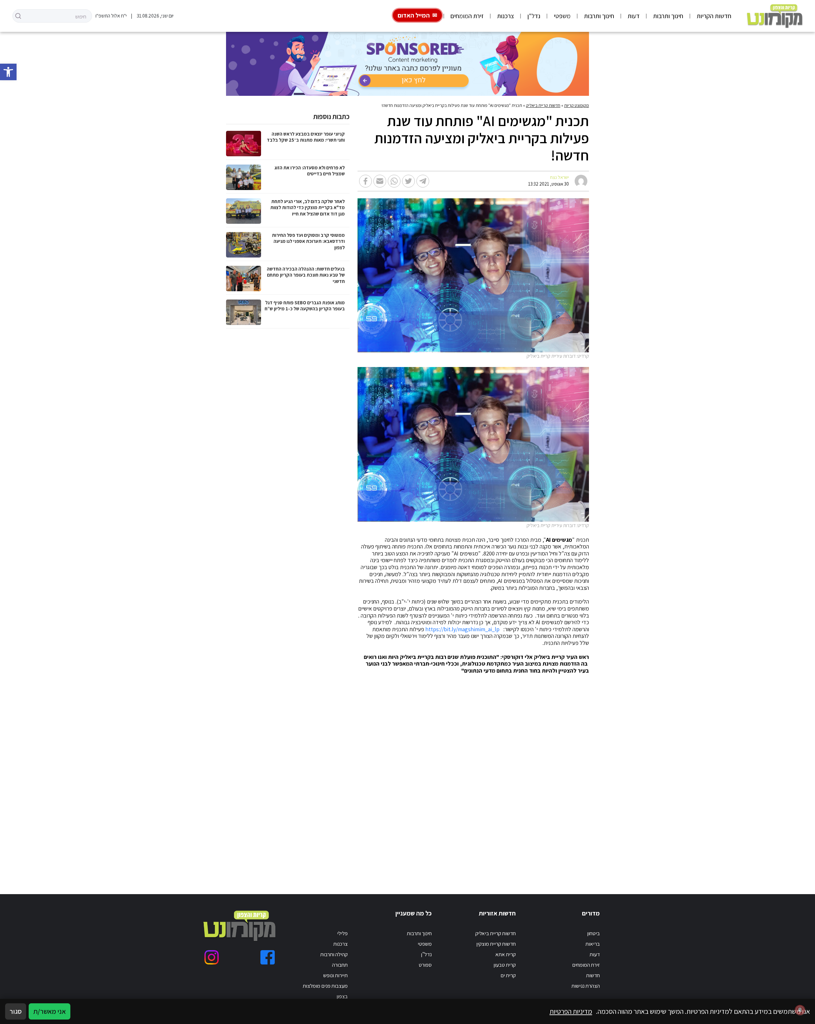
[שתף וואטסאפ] (394, 181)
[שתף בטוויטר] (408, 181)
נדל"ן (533, 16)
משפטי (562, 16)
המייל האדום (414, 15)
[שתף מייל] (379, 181)
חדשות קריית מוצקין (496, 943)
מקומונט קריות (576, 105)
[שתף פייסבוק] (365, 181)
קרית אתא (505, 954)
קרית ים (508, 975)
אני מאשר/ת (49, 1011)
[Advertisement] (398, 776)
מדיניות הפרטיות (570, 1011)
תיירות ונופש (335, 975)
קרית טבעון (504, 964)
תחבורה (340, 964)
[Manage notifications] (800, 1010)
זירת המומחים (467, 16)
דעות (633, 16)
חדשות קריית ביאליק (543, 105)
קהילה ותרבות (334, 954)
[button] (8, 72)
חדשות (593, 975)
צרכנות (505, 16)
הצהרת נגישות (585, 985)
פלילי (342, 933)
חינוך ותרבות (668, 16)
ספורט (425, 964)
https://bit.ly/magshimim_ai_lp (462, 629)
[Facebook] (267, 957)
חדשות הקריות (714, 16)
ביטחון (593, 933)
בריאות (592, 943)
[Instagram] (211, 957)
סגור (16, 1011)
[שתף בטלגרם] (422, 181)
